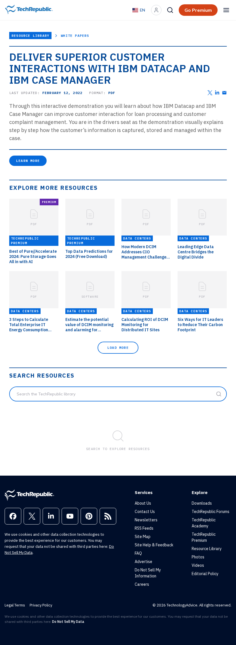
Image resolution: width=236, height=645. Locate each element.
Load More (118, 347)
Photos (198, 557)
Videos (198, 565)
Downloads (202, 503)
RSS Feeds (144, 528)
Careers (142, 584)
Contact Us (145, 511)
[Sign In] (156, 10)
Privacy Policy (41, 605)
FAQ (138, 553)
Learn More (28, 160)
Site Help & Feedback (154, 545)
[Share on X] (210, 92)
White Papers (75, 35)
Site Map (143, 536)
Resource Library (30, 35)
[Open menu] (226, 10)
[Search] (170, 10)
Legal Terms (15, 605)
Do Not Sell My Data (68, 621)
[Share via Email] (224, 92)
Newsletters (146, 519)
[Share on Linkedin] (217, 92)
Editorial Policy (205, 573)
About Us (143, 503)
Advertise (143, 561)
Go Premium (198, 10)
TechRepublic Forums (210, 511)
